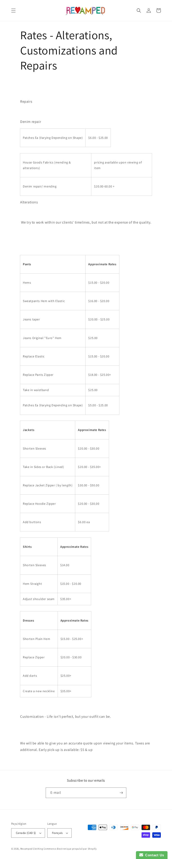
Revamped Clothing (31, 848)
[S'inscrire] (121, 792)
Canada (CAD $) (26, 833)
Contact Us (153, 855)
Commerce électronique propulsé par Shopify (70, 848)
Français (57, 833)
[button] (13, 10)
